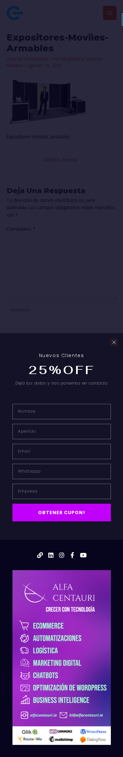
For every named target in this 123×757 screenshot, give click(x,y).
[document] (61, 378)
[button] (114, 342)
